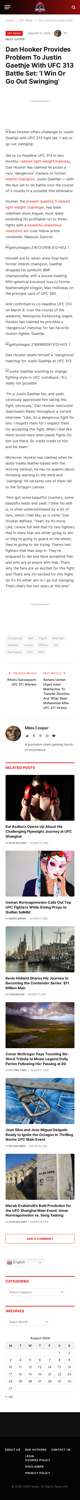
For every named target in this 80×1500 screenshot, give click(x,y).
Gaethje (58, 638)
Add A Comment (40, 1239)
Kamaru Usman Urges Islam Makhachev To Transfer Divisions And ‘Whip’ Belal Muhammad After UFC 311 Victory (56, 694)
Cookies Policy (37, 1460)
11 (20, 1367)
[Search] (73, 7)
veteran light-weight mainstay (45, 161)
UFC (30, 652)
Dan (31, 638)
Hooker (13, 645)
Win (41, 652)
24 (10, 1381)
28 (50, 1381)
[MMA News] (40, 7)
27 (40, 1381)
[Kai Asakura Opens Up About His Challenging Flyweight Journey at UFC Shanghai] (40, 798)
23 (69, 1374)
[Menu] (7, 7)
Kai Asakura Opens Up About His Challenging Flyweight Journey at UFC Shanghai (39, 831)
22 (59, 1374)
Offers (43, 645)
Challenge (15, 638)
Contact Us (61, 1449)
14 (49, 1367)
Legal (30, 1456)
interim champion (20, 179)
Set (56, 645)
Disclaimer (34, 1466)
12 (30, 1367)
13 (40, 1367)
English (18, 1262)
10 (10, 1367)
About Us (12, 1449)
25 (20, 1381)
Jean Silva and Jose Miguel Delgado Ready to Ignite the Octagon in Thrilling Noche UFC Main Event (39, 1135)
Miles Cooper (15, 39)
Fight (43, 638)
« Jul (9, 1396)
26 (30, 1381)
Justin (28, 645)
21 (49, 1374)
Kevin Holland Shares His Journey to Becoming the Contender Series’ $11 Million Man (37, 983)
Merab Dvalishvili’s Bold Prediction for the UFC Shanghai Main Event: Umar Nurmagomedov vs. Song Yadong (38, 1210)
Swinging (14, 652)
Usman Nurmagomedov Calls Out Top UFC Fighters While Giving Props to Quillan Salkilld (38, 907)
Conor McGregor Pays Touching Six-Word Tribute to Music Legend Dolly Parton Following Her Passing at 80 (37, 1059)
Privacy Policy (37, 1473)
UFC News (14, 33)
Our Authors (36, 1449)
